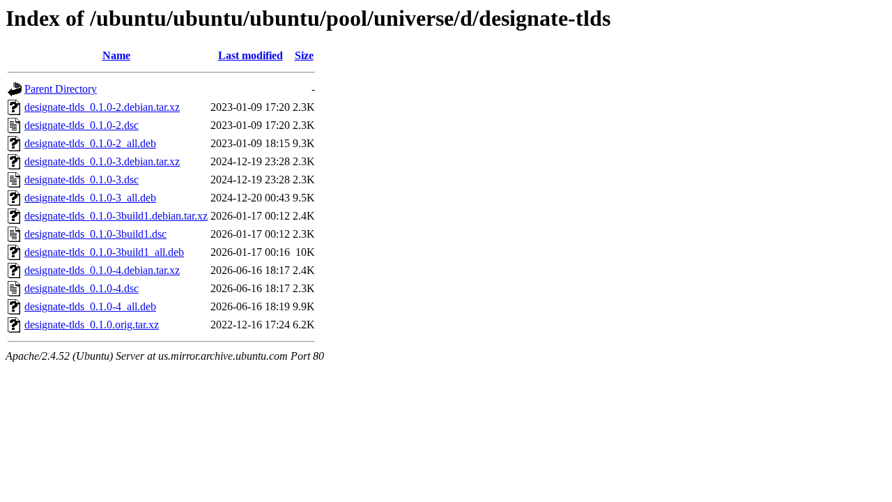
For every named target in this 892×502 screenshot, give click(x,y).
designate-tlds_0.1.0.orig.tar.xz (91, 324)
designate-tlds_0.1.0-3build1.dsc (95, 234)
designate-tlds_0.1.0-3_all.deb (90, 198)
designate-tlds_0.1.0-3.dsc (81, 179)
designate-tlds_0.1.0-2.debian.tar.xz (102, 107)
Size (304, 55)
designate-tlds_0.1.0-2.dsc (81, 125)
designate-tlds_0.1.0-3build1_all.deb (104, 252)
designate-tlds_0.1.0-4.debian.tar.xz (102, 270)
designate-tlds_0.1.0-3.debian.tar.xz (102, 161)
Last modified (250, 55)
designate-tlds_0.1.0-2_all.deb (90, 143)
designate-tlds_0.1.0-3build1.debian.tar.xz (116, 216)
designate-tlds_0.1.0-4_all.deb (90, 306)
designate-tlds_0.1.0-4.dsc (81, 288)
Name (116, 55)
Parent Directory (60, 89)
